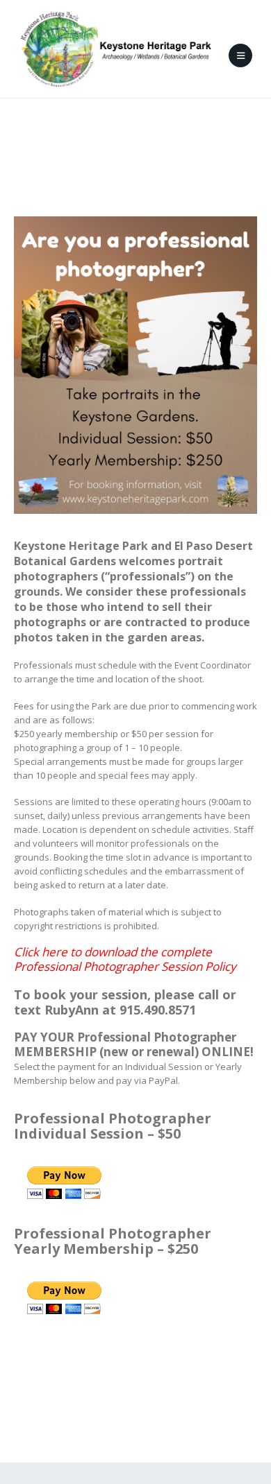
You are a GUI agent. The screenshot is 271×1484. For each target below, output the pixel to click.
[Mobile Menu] (240, 55)
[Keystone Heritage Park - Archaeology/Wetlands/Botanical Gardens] (116, 48)
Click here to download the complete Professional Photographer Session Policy (125, 959)
